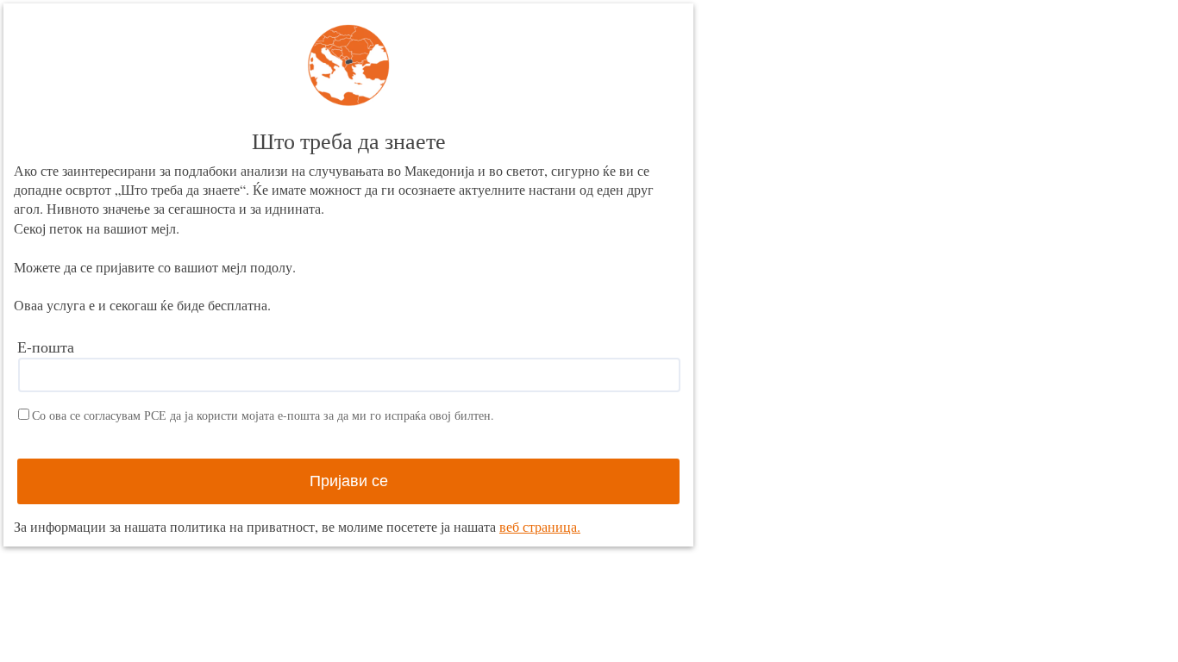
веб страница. (539, 526)
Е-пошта (45, 346)
